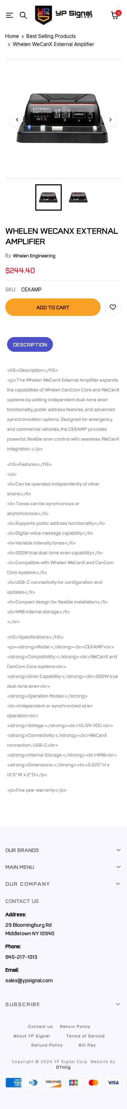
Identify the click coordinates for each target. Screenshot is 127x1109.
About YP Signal (31, 1035)
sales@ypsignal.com (29, 980)
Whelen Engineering (34, 255)
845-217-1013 (21, 956)
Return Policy (75, 1026)
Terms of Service (85, 1035)
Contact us (40, 1026)
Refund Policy (47, 1044)
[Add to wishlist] (113, 307)
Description (30, 344)
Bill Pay (87, 1044)
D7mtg (63, 1067)
